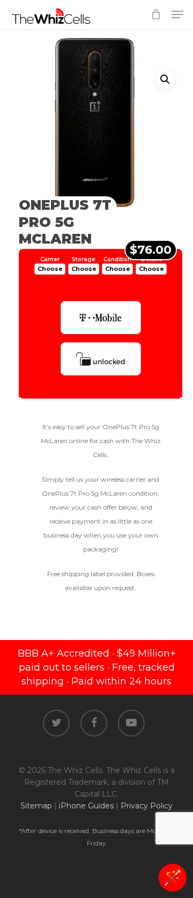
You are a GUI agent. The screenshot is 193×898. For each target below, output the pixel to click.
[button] (165, 79)
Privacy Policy (147, 806)
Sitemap (36, 806)
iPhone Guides (86, 806)
